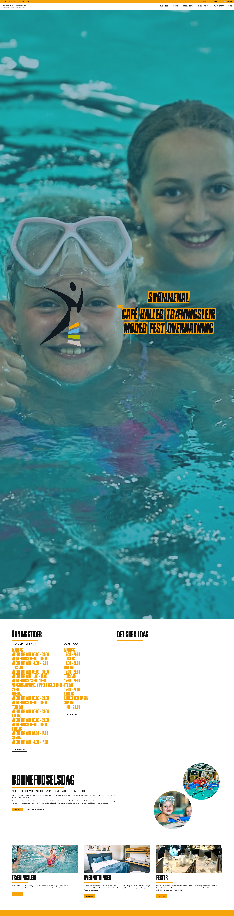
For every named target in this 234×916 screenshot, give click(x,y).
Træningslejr (191, 314)
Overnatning (203, 6)
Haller (152, 314)
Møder (135, 328)
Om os (203, 1)
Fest (157, 328)
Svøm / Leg (164, 6)
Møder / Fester (188, 6)
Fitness (175, 6)
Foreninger (215, 1)
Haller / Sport (218, 6)
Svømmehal (169, 297)
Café (230, 6)
